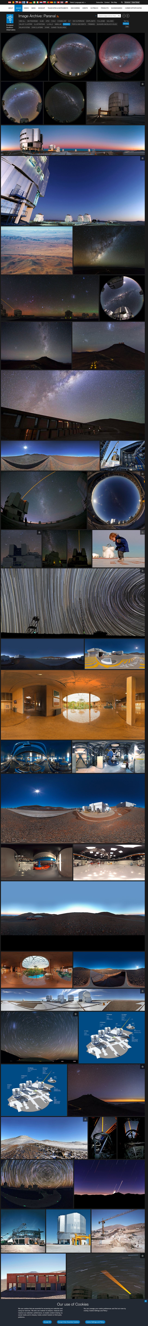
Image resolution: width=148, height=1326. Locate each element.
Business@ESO (116, 8)
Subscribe (99, 2)
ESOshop (41, 8)
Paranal (66, 24)
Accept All (47, 1322)
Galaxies (110, 21)
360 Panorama (32, 21)
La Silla (50, 24)
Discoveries (75, 8)
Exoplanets (90, 21)
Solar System (24, 27)
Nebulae (58, 24)
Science (127, 2)
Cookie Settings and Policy (95, 1322)
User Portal (135, 2)
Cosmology (61, 21)
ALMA (42, 21)
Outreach (94, 8)
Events (85, 8)
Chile (53, 21)
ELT (69, 21)
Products (105, 8)
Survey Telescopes (58, 27)
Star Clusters (37, 27)
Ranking (125, 23)
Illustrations (39, 24)
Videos (26, 8)
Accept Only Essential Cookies (68, 1322)
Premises (91, 24)
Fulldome (101, 21)
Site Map (114, 2)
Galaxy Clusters (25, 24)
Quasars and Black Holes (107, 24)
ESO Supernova (78, 21)
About (10, 8)
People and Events (79, 24)
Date (127, 26)
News (33, 8)
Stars (47, 27)
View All (22, 21)
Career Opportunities (133, 8)
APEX (47, 21)
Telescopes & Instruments (58, 8)
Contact (107, 2)
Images (18, 8)
